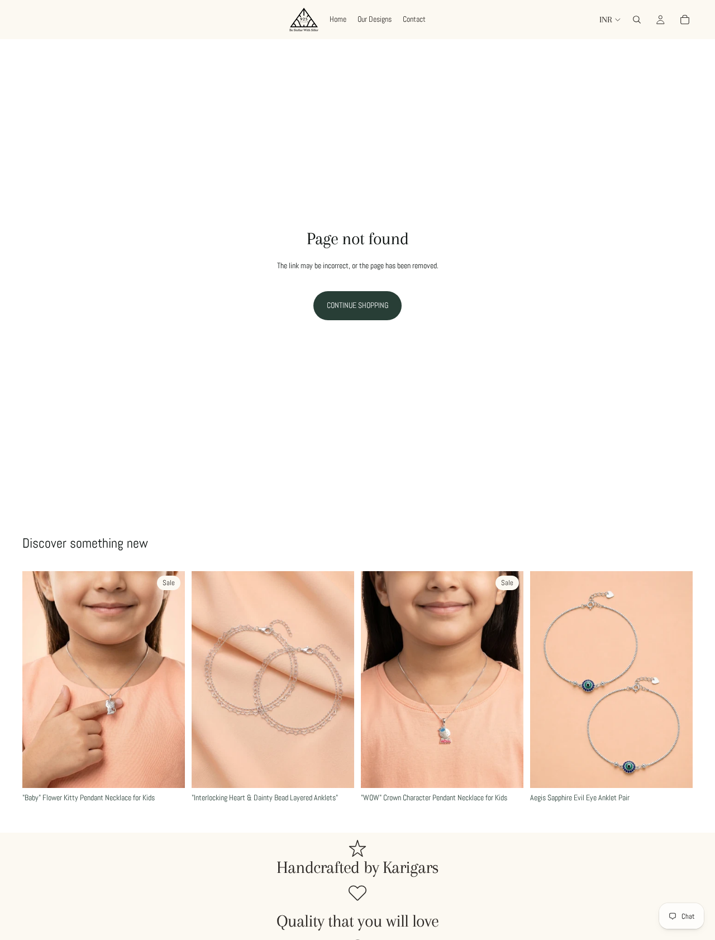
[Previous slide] (39, 679)
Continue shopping (357, 305)
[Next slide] (168, 679)
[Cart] (685, 19)
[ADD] (168, 771)
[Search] (637, 19)
